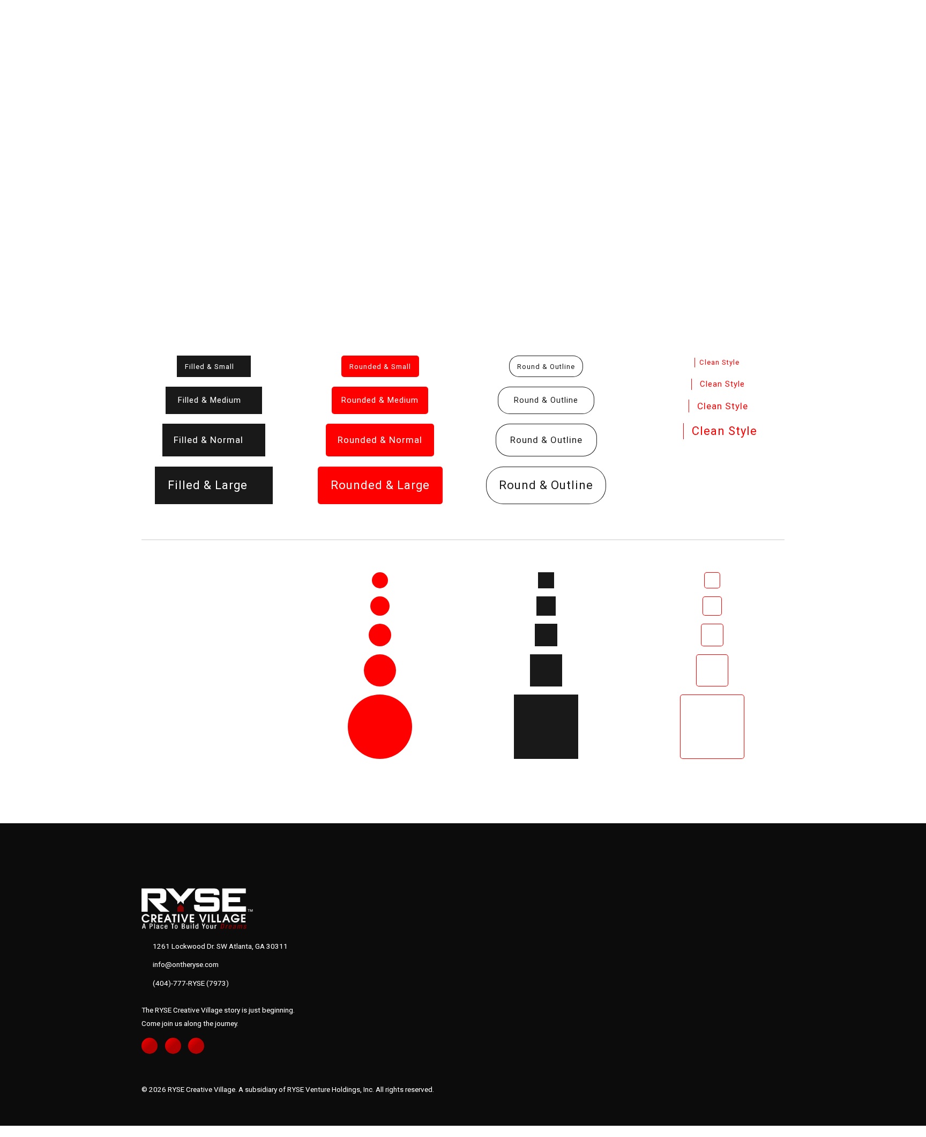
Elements (39, 158)
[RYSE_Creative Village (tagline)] (204, 908)
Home (29, 134)
